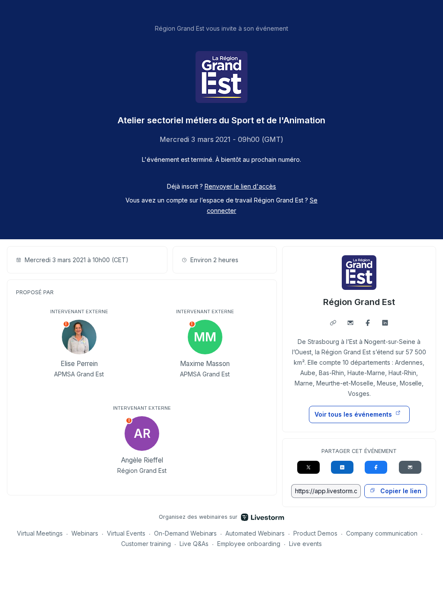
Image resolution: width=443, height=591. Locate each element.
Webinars (84, 533)
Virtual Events (126, 533)
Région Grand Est (359, 302)
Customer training (146, 543)
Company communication (381, 533)
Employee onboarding (249, 543)
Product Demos (315, 533)
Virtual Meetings (40, 533)
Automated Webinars (255, 533)
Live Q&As (194, 543)
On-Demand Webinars (185, 533)
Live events (305, 543)
